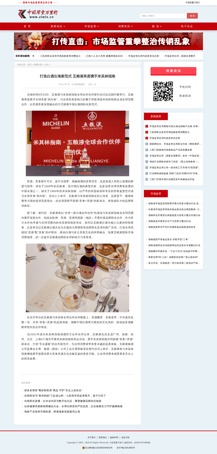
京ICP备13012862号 (126, 448)
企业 (46, 64)
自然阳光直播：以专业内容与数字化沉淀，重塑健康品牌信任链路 (62, 401)
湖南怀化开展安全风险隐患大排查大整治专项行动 (174, 215)
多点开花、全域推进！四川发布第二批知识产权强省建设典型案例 (182, 263)
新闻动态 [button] (57, 26)
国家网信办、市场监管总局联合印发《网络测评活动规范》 (180, 144)
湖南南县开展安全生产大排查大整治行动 (169, 221)
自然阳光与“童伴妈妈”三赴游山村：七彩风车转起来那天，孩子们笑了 (65, 395)
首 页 (27, 26)
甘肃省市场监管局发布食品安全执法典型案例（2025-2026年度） (182, 209)
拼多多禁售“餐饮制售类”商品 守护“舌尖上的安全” (53, 390)
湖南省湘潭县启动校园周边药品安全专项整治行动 (174, 245)
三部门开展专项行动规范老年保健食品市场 (172, 179)
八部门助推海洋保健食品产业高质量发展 (171, 150)
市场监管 (156, 193)
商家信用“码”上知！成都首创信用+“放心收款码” (173, 257)
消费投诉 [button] (124, 26)
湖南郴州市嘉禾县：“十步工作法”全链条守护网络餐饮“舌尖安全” (182, 251)
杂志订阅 (125, 437)
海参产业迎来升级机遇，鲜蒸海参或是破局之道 (52, 411)
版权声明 (114, 437)
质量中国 (38, 64)
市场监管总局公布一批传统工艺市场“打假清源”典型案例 (179, 167)
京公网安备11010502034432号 (98, 448)
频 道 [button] (155, 26)
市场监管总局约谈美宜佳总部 (139, 56)
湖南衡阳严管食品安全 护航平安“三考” (168, 239)
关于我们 (92, 437)
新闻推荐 (156, 116)
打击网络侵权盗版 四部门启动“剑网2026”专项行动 (176, 173)
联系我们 (103, 437)
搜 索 (192, 16)
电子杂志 (187, 26)
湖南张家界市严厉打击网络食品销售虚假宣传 (172, 227)
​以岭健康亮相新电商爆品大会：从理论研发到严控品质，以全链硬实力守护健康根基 (73, 406)
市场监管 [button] (90, 26)
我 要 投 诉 (173, 70)
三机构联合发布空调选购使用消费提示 (56, 56)
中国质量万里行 (193, 2)
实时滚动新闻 (23, 56)
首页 (29, 64)
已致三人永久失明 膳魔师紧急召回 (100, 56)
